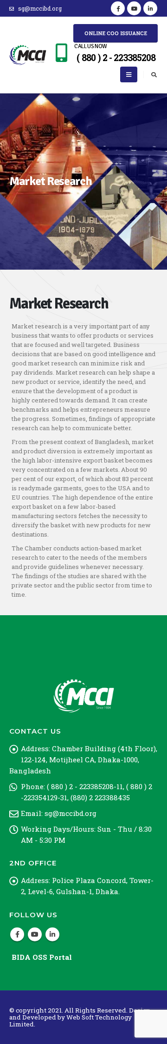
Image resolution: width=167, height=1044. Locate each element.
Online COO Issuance (115, 33)
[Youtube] (134, 8)
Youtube (35, 934)
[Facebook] (118, 8)
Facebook (17, 934)
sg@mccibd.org (40, 8)
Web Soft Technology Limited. (70, 1020)
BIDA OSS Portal (42, 957)
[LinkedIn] (150, 8)
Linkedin (52, 934)
